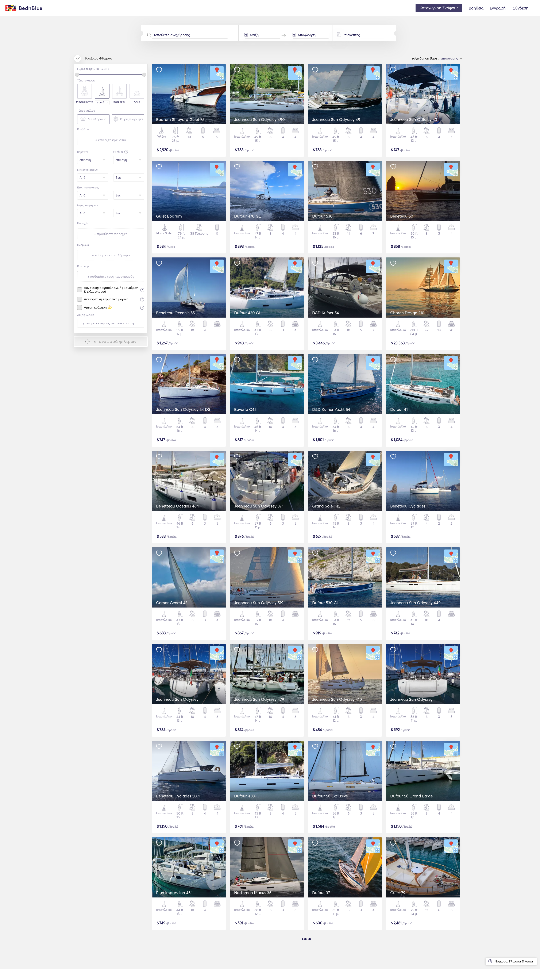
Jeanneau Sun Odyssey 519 (259, 602)
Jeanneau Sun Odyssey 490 (259, 119)
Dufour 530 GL (325, 602)
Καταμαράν (118, 101)
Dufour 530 (322, 216)
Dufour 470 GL (247, 216)
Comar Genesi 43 (172, 602)
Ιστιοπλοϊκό (102, 102)
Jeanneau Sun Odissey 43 (413, 119)
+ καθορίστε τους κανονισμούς (111, 276)
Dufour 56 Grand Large (411, 795)
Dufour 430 (244, 795)
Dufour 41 (399, 409)
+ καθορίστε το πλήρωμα (111, 255)
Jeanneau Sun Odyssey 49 (336, 119)
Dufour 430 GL (247, 312)
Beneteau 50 (401, 216)
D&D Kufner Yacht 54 (331, 409)
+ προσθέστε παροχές (110, 234)
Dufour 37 (321, 892)
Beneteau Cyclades (407, 506)
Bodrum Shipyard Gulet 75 (180, 119)
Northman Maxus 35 (252, 892)
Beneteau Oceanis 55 (175, 312)
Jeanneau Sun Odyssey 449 (415, 602)
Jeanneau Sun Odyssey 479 (259, 699)
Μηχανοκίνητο (84, 101)
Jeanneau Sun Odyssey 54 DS (183, 409)
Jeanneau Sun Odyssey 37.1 (259, 506)
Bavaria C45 (245, 409)
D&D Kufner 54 (325, 312)
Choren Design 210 (407, 312)
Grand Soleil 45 (326, 506)
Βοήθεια (476, 8)
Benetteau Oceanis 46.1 (177, 506)
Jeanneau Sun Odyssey (177, 699)
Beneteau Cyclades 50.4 (178, 795)
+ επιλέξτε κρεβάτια (110, 140)
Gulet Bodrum (169, 216)
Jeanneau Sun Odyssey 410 (337, 699)
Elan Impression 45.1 (174, 892)
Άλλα (137, 101)
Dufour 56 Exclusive (330, 795)
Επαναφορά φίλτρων (114, 341)
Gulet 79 (397, 892)
